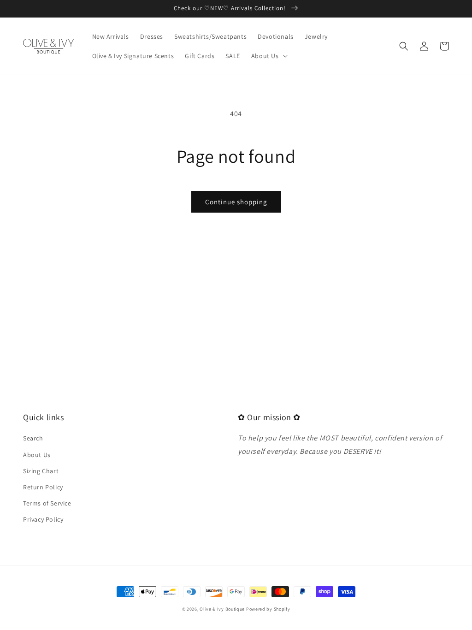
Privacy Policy (43, 519)
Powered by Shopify (268, 609)
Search (33, 438)
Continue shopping (236, 201)
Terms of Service (47, 503)
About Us (37, 455)
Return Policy (43, 487)
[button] (268, 55)
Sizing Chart (41, 471)
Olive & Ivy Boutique (222, 609)
